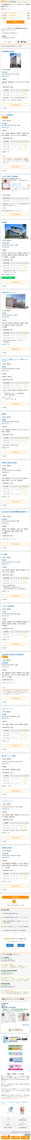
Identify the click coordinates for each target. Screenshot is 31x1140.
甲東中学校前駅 (5, 243)
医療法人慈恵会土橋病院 (9, 462)
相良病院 (4, 222)
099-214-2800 (5, 718)
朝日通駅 (4, 313)
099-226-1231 (5, 76)
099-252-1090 (5, 615)
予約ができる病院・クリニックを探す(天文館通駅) (16, 926)
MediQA (8, 1124)
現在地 (26, 1137)
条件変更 (27, 1134)
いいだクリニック (7, 801)
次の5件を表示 (15, 897)
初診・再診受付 (8, 277)
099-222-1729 (5, 808)
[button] (3, 1014)
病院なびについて (23, 1124)
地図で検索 (23, 42)
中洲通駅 (4, 714)
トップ (8, 1120)
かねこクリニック (7, 708)
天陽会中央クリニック (9, 292)
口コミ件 (5, 117)
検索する (15, 22)
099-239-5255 (5, 370)
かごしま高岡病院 (7, 115)
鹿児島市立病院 (6, 848)
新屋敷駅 (4, 366)
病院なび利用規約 (8, 1127)
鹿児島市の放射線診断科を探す (11, 913)
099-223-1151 (5, 523)
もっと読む (17, 694)
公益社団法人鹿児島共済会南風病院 (13, 654)
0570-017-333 (5, 666)
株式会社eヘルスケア (11, 1090)
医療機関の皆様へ (23, 1120)
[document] (15, 79)
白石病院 (4, 554)
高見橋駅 (4, 468)
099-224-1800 (5, 247)
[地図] (17, 74)
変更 (28, 13)
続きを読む (12, 395)
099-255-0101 (5, 564)
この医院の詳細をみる (15, 104)
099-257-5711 (5, 472)
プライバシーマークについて (10, 1112)
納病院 (4, 414)
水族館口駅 (4, 519)
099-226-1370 (5, 127)
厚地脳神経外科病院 (8, 51)
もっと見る (12, 257)
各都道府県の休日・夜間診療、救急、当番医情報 (15, 930)
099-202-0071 (5, 763)
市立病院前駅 (5, 853)
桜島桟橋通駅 (5, 663)
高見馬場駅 (4, 72)
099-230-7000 (5, 857)
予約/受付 (6, 1137)
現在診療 (16, 1137)
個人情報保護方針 (23, 1127)
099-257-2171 (5, 423)
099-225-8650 (5, 317)
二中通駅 (4, 612)
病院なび (4, 1)
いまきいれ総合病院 (8, 606)
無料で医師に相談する (15, 214)
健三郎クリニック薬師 (9, 756)
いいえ (21, 945)
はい (10, 945)
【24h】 (10, 176)
